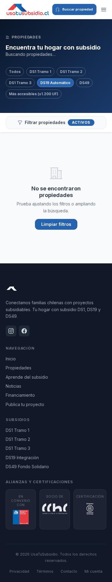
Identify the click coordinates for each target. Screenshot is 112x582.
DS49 (84, 82)
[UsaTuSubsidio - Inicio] (28, 9)
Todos (15, 71)
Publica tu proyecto (25, 404)
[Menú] (103, 9)
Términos (44, 571)
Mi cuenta (93, 571)
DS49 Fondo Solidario (27, 466)
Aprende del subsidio (27, 377)
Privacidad (19, 571)
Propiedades (18, 367)
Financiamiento (20, 395)
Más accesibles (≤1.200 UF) (33, 94)
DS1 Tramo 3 (20, 82)
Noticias (13, 386)
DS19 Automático (55, 82)
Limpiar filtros (56, 224)
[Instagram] (11, 331)
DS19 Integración (22, 457)
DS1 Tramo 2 (71, 71)
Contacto (69, 571)
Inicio (11, 358)
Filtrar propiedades (57, 122)
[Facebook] (24, 331)
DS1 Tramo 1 (40, 71)
